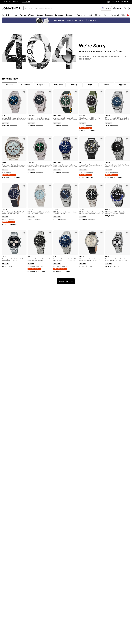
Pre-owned (115, 15)
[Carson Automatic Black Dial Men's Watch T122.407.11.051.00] (127, 139)
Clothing (98, 15)
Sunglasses (59, 15)
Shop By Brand (7, 15)
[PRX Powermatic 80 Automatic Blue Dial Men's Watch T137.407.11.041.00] (127, 92)
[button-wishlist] (124, 8)
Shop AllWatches (66, 281)
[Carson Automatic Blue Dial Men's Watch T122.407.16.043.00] (24, 186)
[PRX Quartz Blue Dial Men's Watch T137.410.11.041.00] (76, 186)
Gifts (123, 15)
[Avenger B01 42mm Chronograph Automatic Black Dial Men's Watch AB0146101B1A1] (50, 92)
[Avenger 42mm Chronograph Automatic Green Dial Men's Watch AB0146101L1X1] (76, 92)
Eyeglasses (70, 15)
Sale (128, 15)
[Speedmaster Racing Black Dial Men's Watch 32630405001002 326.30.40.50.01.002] (127, 233)
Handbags (49, 15)
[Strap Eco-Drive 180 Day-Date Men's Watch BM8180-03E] (101, 92)
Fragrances (81, 15)
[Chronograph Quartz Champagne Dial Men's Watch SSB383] (101, 233)
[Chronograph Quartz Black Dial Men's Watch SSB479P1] (24, 233)
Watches (31, 15)
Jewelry (40, 15)
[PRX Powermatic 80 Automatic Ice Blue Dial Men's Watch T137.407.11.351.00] (50, 186)
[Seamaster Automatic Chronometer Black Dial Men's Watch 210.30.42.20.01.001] (50, 233)
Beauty (90, 15)
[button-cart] (128, 8)
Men (16, 15)
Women (23, 15)
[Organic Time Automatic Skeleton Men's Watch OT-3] (101, 139)
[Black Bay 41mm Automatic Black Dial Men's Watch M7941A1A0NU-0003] (101, 186)
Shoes (106, 15)
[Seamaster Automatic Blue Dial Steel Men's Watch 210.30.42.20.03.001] (76, 233)
